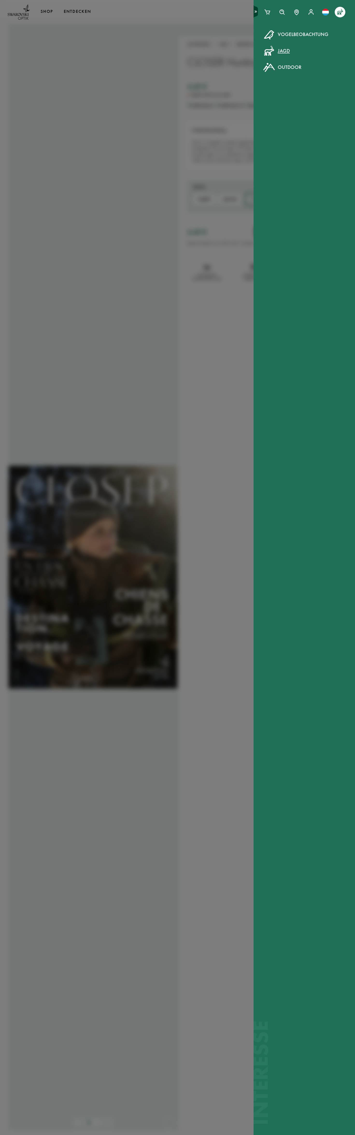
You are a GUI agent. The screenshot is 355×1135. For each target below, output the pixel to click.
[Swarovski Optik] (19, 12)
